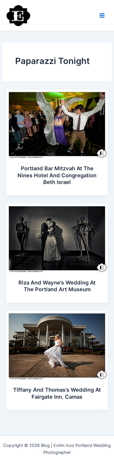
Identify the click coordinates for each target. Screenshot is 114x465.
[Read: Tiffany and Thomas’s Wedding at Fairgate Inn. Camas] (56, 345)
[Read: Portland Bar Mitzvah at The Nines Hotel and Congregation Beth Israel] (56, 123)
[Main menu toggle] (102, 15)
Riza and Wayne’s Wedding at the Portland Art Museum (57, 286)
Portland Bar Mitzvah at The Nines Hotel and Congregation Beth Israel (57, 175)
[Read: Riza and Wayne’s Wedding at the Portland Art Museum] (56, 238)
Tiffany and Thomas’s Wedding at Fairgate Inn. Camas (57, 393)
